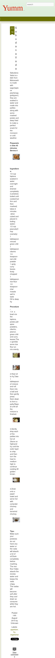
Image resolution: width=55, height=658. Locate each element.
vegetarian (14, 634)
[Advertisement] (33, 66)
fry (14, 632)
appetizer (14, 629)
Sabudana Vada (16, 48)
